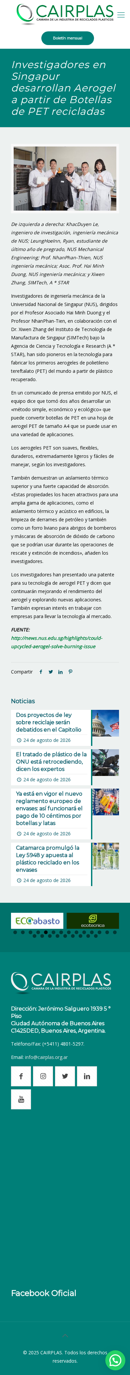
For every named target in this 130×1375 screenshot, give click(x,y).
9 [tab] (76, 932)
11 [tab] (92, 932)
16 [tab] (42, 936)
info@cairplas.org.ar (46, 1057)
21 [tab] (80, 936)
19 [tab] (65, 936)
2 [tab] (23, 932)
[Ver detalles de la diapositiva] (37, 921)
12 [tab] (99, 932)
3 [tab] (30, 932)
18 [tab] (57, 936)
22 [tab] (88, 936)
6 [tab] (53, 932)
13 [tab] (107, 932)
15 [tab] (34, 936)
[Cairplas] (65, 14)
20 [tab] (73, 936)
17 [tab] (50, 936)
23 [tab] (96, 936)
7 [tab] (61, 932)
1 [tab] (15, 932)
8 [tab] (69, 932)
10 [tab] (84, 932)
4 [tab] (38, 932)
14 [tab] (115, 932)
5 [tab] (46, 932)
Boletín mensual (67, 38)
